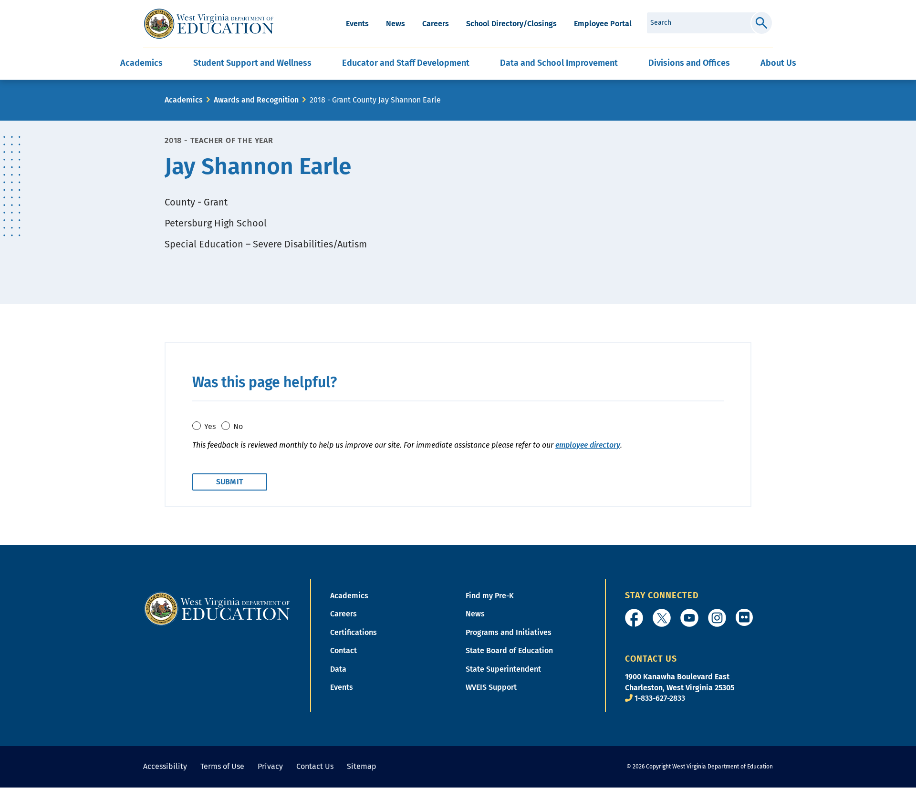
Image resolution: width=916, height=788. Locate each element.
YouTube (689, 618)
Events (357, 23)
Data (338, 669)
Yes (210, 426)
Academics (184, 99)
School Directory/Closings (511, 23)
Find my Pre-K (490, 595)
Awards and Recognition (256, 99)
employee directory (587, 445)
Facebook (634, 618)
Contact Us (314, 766)
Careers (435, 23)
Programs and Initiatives (509, 632)
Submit (761, 23)
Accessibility (165, 766)
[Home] (217, 608)
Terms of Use (222, 766)
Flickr (744, 617)
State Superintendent (503, 669)
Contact (343, 650)
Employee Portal (603, 23)
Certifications (353, 632)
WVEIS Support (491, 687)
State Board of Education (509, 650)
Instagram (717, 618)
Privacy (270, 766)
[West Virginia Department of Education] (208, 24)
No (238, 426)
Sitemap (361, 766)
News (395, 23)
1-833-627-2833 (660, 698)
